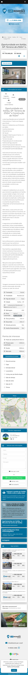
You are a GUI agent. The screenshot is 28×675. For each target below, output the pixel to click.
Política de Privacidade (13, 667)
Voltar (24, 39)
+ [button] (3, 399)
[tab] (7, 63)
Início (4, 37)
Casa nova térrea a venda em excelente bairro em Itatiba (13, 571)
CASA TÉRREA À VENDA (8, 561)
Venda (9, 37)
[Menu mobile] (2, 2)
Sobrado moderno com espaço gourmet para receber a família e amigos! (13, 550)
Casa (21, 37)
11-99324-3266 (16, 20)
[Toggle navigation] (25, 2)
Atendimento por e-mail (15, 643)
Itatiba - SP (15, 37)
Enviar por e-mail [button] (14, 471)
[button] (4, 74)
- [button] (3, 402)
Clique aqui (5, 608)
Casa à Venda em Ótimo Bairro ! (10, 582)
